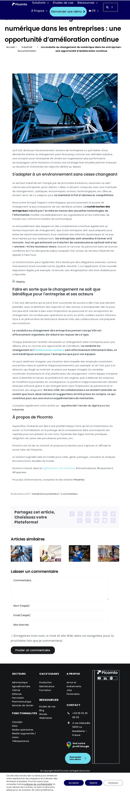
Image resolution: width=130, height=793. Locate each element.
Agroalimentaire (21, 686)
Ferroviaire (18, 697)
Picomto (79, 479)
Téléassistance (20, 741)
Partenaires (73, 694)
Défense (17, 694)
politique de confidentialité (37, 784)
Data (15, 725)
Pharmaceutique (21, 701)
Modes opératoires (22, 729)
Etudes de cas (47, 706)
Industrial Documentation (27, 49)
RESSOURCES (49, 700)
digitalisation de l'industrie (59, 468)
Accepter (74, 782)
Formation (45, 690)
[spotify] (111, 678)
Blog (41, 710)
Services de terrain (22, 705)
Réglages (113, 782)
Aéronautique (20, 682)
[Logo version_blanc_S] (19, 4)
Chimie (16, 690)
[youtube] (99, 678)
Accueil (10, 47)
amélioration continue (49, 350)
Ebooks (43, 714)
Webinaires (45, 718)
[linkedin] (105, 678)
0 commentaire (69, 493)
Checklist (17, 722)
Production (45, 682)
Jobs (69, 690)
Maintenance (47, 686)
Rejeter (94, 782)
